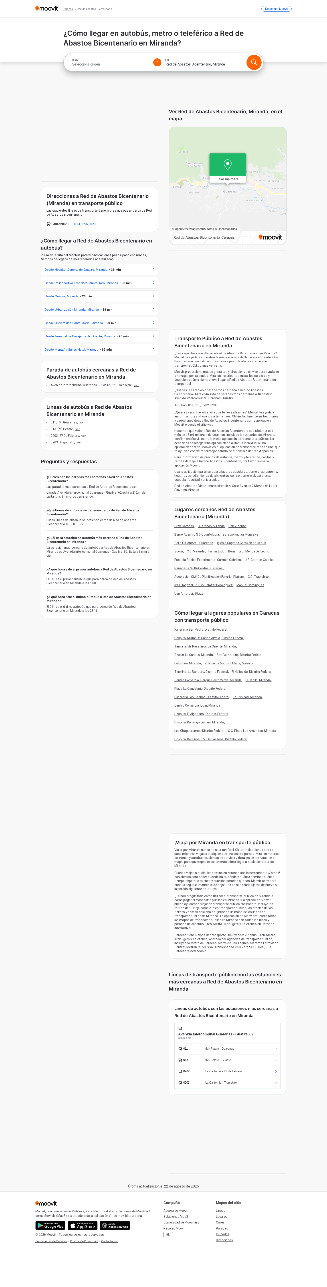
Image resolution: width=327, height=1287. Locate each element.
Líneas (220, 1210)
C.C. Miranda (196, 551)
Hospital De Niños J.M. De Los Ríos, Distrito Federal (210, 739)
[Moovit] (46, 9)
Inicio (75, 59)
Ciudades (222, 1234)
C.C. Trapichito (258, 576)
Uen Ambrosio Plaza (189, 593)
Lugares (222, 1216)
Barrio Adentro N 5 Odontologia (196, 534)
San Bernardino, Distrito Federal (239, 655)
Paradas (222, 1228)
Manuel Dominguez (250, 585)
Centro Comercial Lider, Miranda (197, 705)
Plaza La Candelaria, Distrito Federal (200, 688)
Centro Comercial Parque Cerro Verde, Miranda (208, 680)
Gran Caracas (184, 526)
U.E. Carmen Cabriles (260, 560)
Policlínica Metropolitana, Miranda (229, 663)
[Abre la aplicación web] (115, 1225)
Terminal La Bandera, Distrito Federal (201, 671)
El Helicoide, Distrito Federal (251, 671)
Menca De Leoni (256, 551)
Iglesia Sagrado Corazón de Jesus (241, 543)
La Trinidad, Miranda (247, 697)
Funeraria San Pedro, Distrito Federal (200, 629)
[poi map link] (228, 186)
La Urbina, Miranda (187, 663)
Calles (220, 1222)
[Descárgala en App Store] (83, 1225)
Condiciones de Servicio (51, 1241)
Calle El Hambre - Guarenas (193, 543)
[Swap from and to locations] (157, 62)
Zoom (178, 551)
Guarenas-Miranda (211, 526)
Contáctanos (109, 1241)
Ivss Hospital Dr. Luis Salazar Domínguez (203, 585)
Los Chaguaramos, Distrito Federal (199, 731)
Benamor (235, 551)
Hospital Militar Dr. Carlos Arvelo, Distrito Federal (209, 638)
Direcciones (224, 1240)
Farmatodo (216, 551)
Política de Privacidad (84, 1241)
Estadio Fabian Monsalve (240, 534)
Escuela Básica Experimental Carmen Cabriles (207, 560)
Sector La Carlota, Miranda (193, 655)
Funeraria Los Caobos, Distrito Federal (201, 697)
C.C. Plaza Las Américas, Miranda (252, 731)
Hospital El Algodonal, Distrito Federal (201, 714)
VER (136, 385)
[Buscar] (254, 62)
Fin (167, 59)
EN (168, 1234)
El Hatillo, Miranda (258, 680)
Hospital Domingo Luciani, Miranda (199, 722)
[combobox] (110, 64)
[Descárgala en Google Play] (50, 1225)
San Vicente (237, 526)
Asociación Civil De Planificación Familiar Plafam (209, 576)
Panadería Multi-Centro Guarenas (198, 568)
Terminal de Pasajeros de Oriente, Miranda (205, 646)
